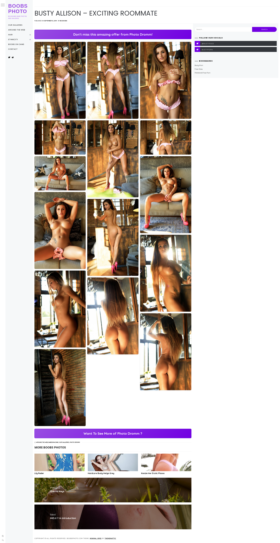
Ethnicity (13, 39)
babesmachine (53, 442)
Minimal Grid (96, 538)
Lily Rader (39, 473)
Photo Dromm (75, 442)
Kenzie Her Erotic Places (152, 473)
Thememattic (110, 538)
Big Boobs (63, 21)
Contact (13, 49)
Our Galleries (15, 25)
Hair (10, 34)
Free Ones (199, 69)
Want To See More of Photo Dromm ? (113, 433)
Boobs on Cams (16, 44)
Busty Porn (199, 65)
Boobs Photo (18, 8)
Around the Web (16, 30)
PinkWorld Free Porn (202, 73)
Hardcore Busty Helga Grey (101, 473)
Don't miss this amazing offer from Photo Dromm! (113, 34)
